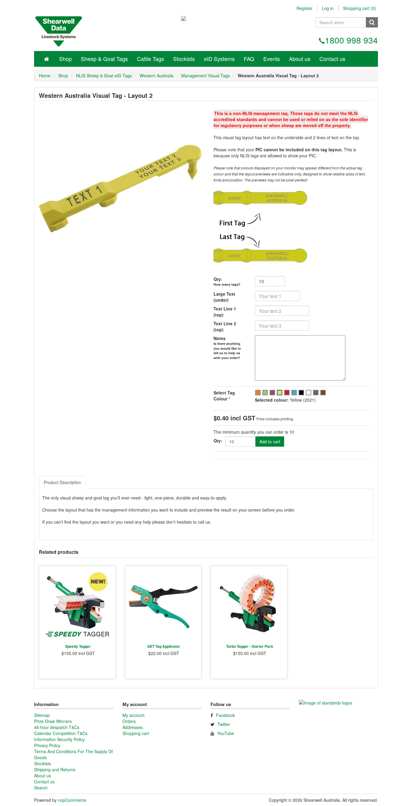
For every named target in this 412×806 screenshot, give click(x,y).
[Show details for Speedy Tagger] (77, 604)
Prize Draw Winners (53, 721)
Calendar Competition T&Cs (60, 733)
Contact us (332, 59)
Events (271, 59)
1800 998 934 (351, 40)
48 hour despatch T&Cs (56, 727)
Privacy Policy (47, 745)
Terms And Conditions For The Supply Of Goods (73, 754)
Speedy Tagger (78, 646)
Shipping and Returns (54, 769)
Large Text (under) (224, 297)
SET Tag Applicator (163, 646)
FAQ (249, 59)
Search (41, 788)
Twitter (223, 724)
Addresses (132, 727)
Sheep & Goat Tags (104, 59)
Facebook (225, 715)
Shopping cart (135, 733)
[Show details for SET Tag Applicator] (163, 604)
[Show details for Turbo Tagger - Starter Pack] (249, 604)
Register (304, 8)
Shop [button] (65, 59)
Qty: (218, 279)
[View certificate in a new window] (325, 705)
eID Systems (219, 59)
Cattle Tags (150, 59)
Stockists (184, 59)
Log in (328, 8)
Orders (129, 721)
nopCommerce (72, 800)
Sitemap (42, 715)
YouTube (225, 733)
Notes (220, 338)
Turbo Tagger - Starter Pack (249, 646)
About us (299, 59)
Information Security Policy (59, 739)
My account (133, 715)
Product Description (62, 482)
